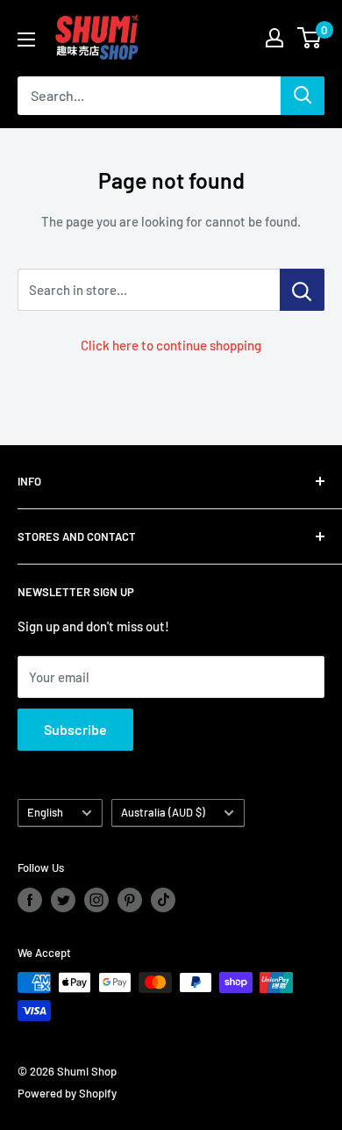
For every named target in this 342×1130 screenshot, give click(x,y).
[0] (310, 37)
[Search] (302, 95)
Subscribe (75, 729)
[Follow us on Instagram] (96, 900)
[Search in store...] (302, 290)
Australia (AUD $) (163, 812)
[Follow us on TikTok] (163, 900)
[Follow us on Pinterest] (130, 900)
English (45, 812)
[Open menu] (26, 39)
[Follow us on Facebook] (30, 900)
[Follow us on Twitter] (63, 900)
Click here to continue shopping (171, 345)
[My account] (274, 37)
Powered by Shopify (67, 1093)
